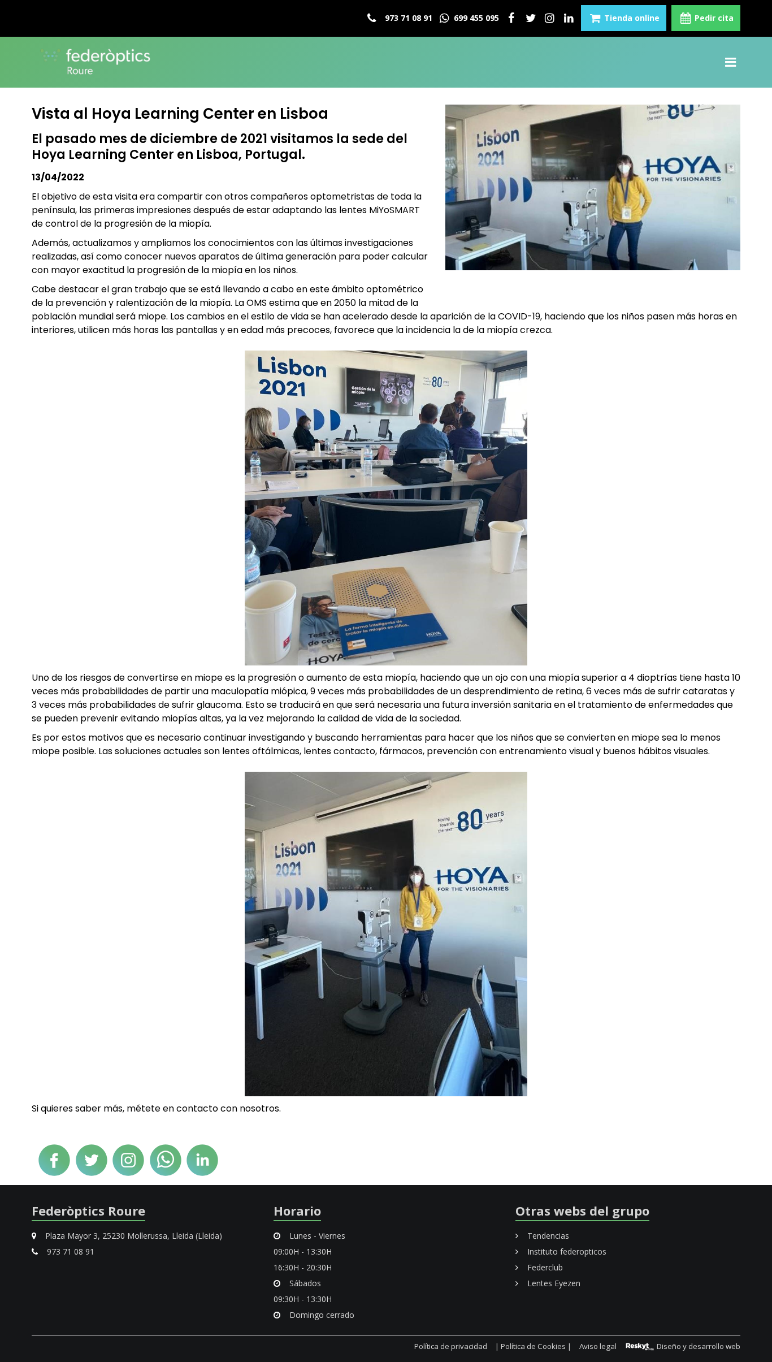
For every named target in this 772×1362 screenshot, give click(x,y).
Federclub (544, 1267)
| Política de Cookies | (533, 1346)
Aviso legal (598, 1346)
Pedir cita (713, 17)
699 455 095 (475, 17)
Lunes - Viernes (316, 1235)
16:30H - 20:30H (303, 1267)
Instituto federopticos (565, 1251)
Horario (297, 1210)
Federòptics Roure (88, 1210)
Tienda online (631, 17)
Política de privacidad (450, 1346)
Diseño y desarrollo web (697, 1346)
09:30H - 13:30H (303, 1299)
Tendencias (547, 1235)
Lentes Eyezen (552, 1283)
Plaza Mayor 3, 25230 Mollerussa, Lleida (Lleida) (132, 1235)
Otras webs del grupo (582, 1210)
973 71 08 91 (407, 17)
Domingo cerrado (320, 1314)
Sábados (304, 1283)
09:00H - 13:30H (303, 1251)
